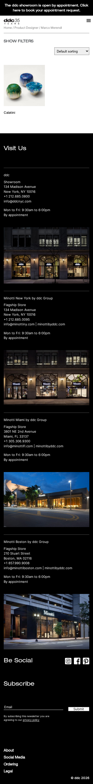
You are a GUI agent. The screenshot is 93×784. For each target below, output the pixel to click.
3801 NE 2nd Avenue (20, 431)
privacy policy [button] (31, 719)
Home (8, 27)
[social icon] (68, 663)
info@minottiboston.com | (24, 568)
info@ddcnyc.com (17, 201)
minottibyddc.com (51, 324)
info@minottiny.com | (20, 324)
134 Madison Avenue (20, 187)
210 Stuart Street (17, 553)
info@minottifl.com (18, 446)
